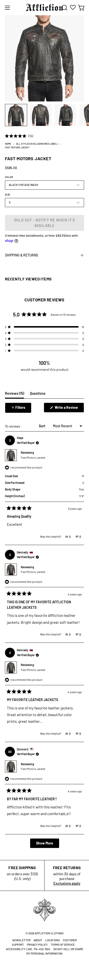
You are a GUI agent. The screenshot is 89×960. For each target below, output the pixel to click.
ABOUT (38, 940)
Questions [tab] (37, 394)
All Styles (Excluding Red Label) (37, 143)
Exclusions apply (66, 883)
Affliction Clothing (49, 933)
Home (8, 143)
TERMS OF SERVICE (63, 944)
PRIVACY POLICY (37, 944)
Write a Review (69, 408)
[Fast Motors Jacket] (16, 115)
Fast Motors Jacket (33, 457)
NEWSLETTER (21, 940)
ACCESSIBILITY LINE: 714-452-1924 (28, 949)
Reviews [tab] (14, 394)
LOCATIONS (52, 940)
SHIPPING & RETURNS (21, 255)
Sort (42, 426)
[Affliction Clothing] (44, 8)
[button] (64, 7)
